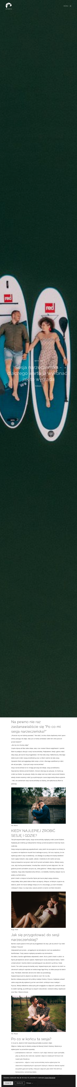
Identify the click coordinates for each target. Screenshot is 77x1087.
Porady (38, 386)
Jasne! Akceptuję (50, 1078)
